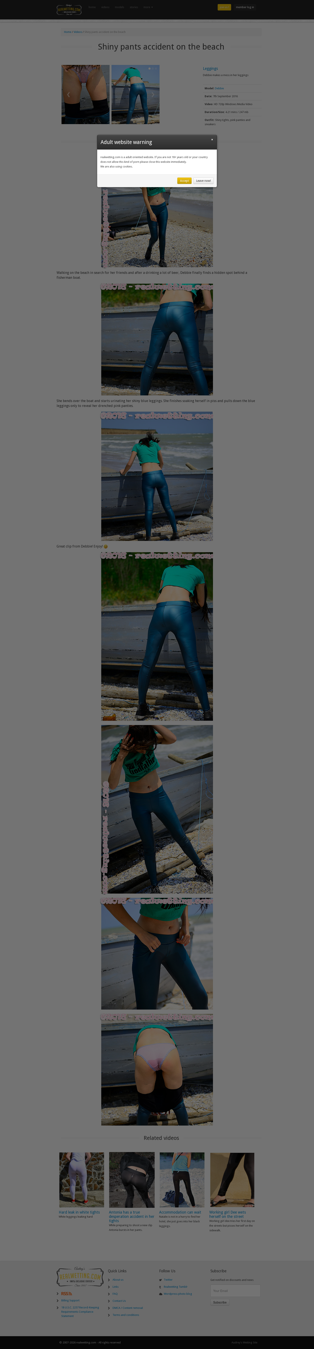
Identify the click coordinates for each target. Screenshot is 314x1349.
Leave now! (203, 180)
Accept (184, 180)
